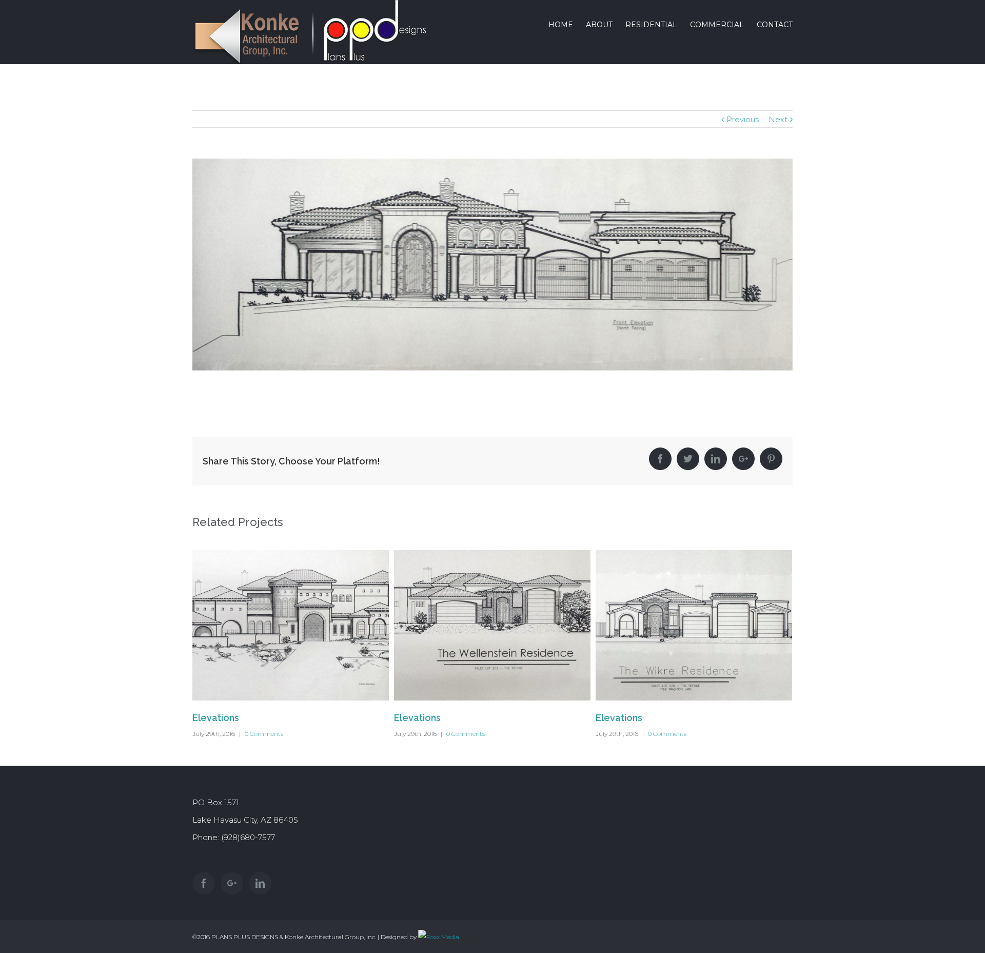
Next (778, 119)
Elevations (215, 717)
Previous (742, 119)
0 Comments (264, 733)
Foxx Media (442, 937)
